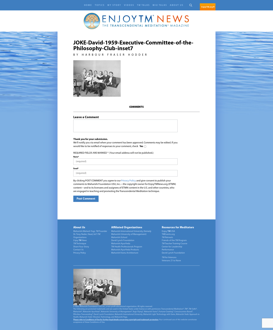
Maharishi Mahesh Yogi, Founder (90, 231)
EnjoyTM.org (207, 7)
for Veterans (169, 257)
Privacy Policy (128, 181)
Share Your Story (81, 247)
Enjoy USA (168, 231)
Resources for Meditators (178, 227)
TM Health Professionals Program (126, 247)
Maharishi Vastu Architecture (124, 253)
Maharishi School (119, 237)
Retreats (167, 237)
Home (88, 5)
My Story (114, 5)
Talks (143, 5)
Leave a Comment (86, 117)
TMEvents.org (168, 234)
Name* (76, 157)
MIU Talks (160, 5)
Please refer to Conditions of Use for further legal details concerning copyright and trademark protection (115, 320)
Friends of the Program (174, 240)
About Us (176, 5)
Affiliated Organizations (126, 227)
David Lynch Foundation (122, 240)
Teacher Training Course (174, 243)
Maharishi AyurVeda (120, 243)
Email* (76, 169)
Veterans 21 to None (171, 260)
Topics (100, 5)
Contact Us (78, 250)
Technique (79, 243)
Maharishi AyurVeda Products (125, 250)
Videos (129, 5)
